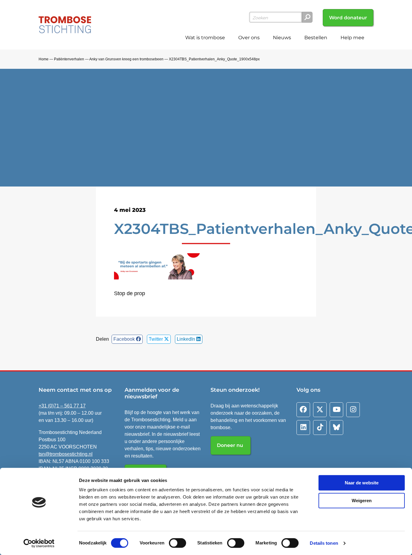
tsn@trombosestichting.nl (66, 454)
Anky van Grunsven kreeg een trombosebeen (126, 59)
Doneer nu (230, 445)
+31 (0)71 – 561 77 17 (62, 405)
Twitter (156, 339)
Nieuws (282, 37)
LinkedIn (186, 339)
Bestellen (315, 37)
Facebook (124, 339)
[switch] (177, 543)
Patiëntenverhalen (69, 59)
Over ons (249, 37)
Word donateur (348, 18)
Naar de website (362, 482)
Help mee (352, 37)
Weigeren (362, 500)
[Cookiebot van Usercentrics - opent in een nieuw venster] (39, 543)
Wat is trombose (205, 37)
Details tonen (324, 543)
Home (44, 59)
